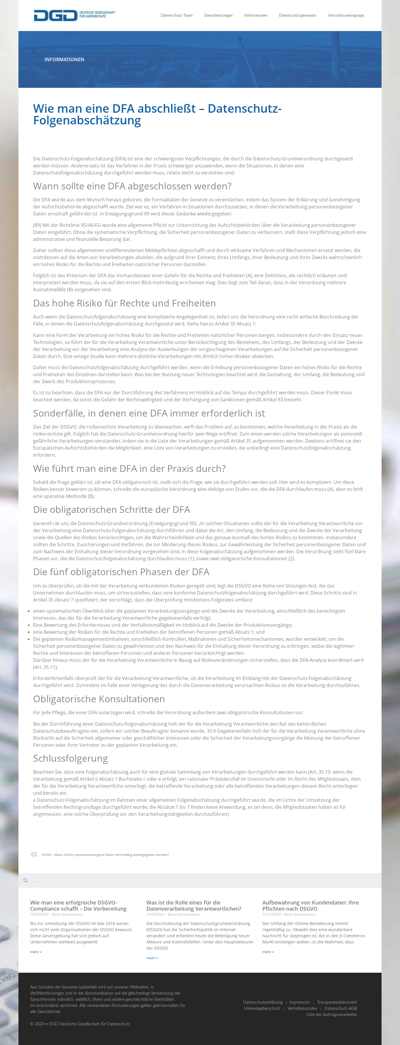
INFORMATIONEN (64, 59)
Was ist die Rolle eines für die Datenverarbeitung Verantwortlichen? (193, 905)
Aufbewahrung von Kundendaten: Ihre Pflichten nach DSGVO (310, 905)
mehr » (36, 951)
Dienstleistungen (218, 15)
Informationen (255, 15)
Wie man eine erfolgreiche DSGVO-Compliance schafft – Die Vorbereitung (78, 905)
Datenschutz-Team (177, 15)
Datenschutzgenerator (297, 15)
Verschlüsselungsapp (346, 15)
